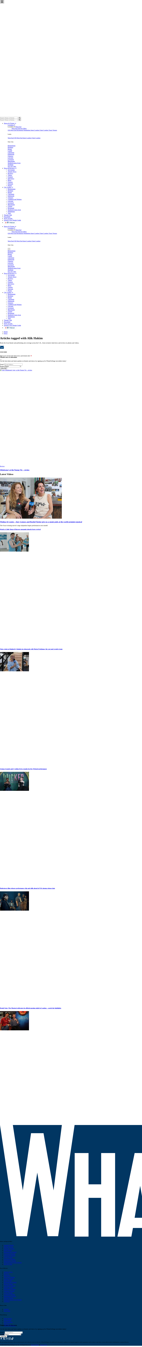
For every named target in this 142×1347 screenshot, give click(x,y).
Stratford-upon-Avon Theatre (13, 1262)
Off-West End (12, 130)
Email (2, 364)
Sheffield (10, 165)
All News (7, 1301)
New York (7, 1311)
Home (6, 332)
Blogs (9, 180)
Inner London (35, 130)
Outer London (44, 130)
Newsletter (7, 217)
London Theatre (9, 1245)
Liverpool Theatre (9, 1259)
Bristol (10, 149)
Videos (10, 175)
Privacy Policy (35, 1345)
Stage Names (8, 1318)
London (6, 1309)
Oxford (10, 206)
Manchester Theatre (10, 1261)
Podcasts (10, 184)
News (5, 333)
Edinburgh (11, 154)
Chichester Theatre (9, 1254)
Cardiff (10, 151)
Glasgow (10, 156)
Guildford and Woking (15, 199)
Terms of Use (43, 1345)
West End (18, 127)
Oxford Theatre (8, 1298)
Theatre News (12, 171)
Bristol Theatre (8, 1284)
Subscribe (3, 368)
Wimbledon (27, 130)
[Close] (1, 359)
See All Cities (12, 166)
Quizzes (10, 182)
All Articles (11, 170)
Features (10, 177)
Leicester (10, 158)
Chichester (11, 152)
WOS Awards (8, 218)
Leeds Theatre (8, 1257)
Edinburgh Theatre (9, 1255)
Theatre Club (8, 215)
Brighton (10, 147)
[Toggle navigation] (2, 1)
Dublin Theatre (8, 1247)
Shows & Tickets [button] (9, 123)
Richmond (20, 130)
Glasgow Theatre (9, 1249)
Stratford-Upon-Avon (14, 210)
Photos (10, 185)
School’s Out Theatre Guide (12, 220)
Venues (55, 130)
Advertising (7, 1320)
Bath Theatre (8, 1250)
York (9, 213)
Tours (51, 130)
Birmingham (11, 145)
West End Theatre (9, 1277)
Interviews (11, 178)
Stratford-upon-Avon (14, 163)
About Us (7, 1324)
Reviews (10, 173)
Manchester (11, 161)
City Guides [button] (8, 187)
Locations (11, 125)
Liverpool (11, 159)
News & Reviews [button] (9, 168)
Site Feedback (8, 1322)
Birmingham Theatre (10, 1252)
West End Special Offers (19, 128)
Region (2, 366)
